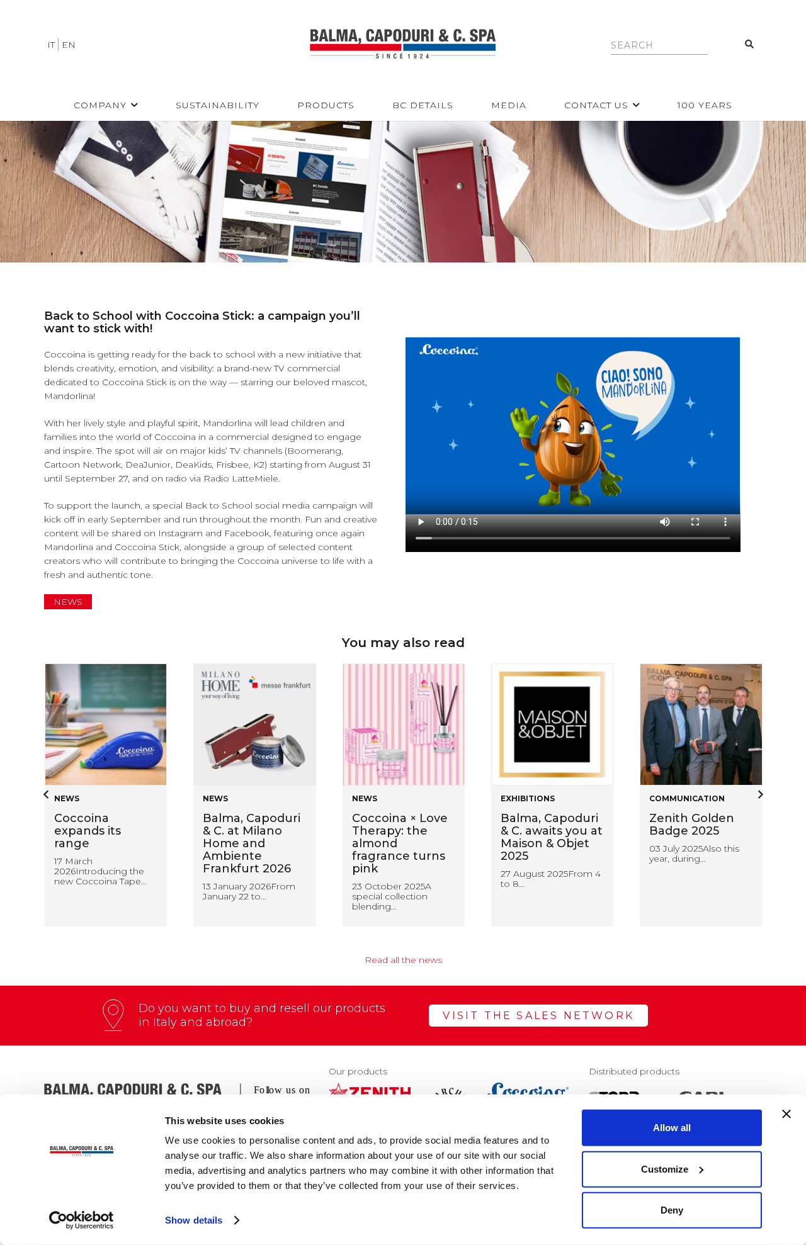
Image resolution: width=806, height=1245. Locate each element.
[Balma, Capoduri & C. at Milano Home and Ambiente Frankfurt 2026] (105, 724)
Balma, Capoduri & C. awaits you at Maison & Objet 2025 (402, 837)
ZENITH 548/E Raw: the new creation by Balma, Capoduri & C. (698, 843)
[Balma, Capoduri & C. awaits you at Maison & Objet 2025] (403, 724)
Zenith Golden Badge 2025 (542, 824)
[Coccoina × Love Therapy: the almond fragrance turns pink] (254, 724)
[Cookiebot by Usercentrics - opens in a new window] (81, 1220)
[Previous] (46, 794)
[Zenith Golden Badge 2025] (551, 724)
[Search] (749, 44)
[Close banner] (786, 1114)
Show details (193, 1220)
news (68, 601)
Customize (664, 1168)
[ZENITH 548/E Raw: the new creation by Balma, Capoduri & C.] (700, 724)
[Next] (759, 794)
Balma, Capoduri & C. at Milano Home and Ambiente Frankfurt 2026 (102, 843)
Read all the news (403, 960)
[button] (134, 105)
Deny (672, 1210)
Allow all (672, 1127)
